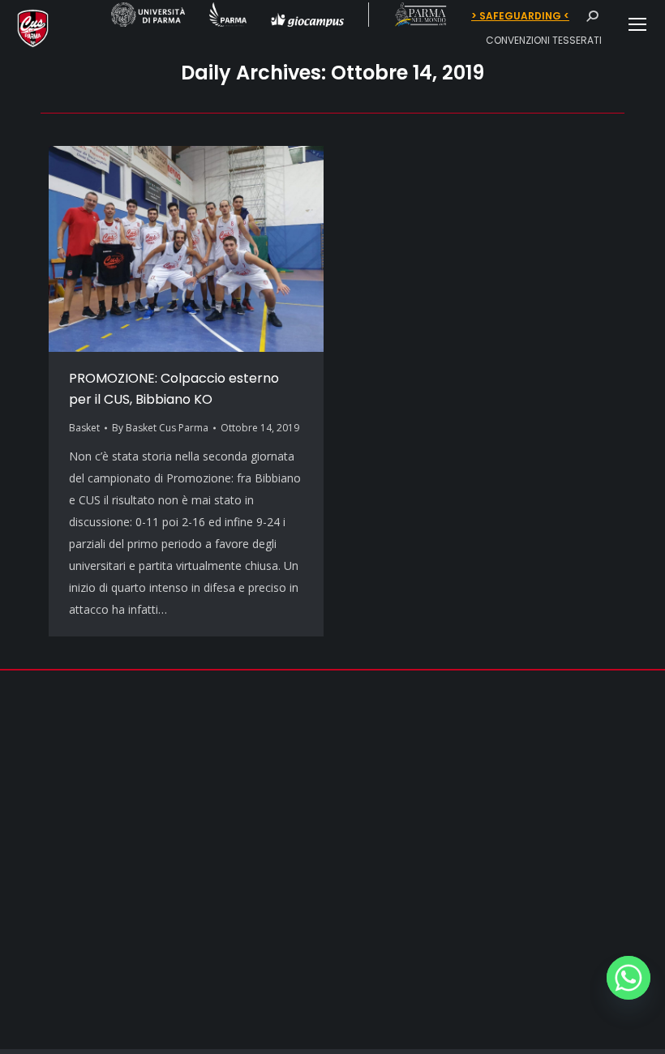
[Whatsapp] (628, 978)
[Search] (592, 16)
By (160, 428)
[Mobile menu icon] (637, 24)
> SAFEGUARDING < (520, 16)
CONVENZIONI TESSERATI (544, 40)
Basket (84, 428)
